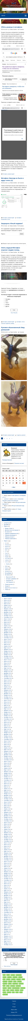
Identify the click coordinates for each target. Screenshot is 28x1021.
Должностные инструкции (11, 530)
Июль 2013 (6, 863)
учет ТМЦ (5, 994)
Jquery (13, 979)
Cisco (6, 553)
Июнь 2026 (7, 602)
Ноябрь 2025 (7, 614)
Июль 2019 (6, 742)
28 (16, 483)
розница (12, 985)
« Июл (13, 487)
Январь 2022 (7, 692)
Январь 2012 (7, 893)
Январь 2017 (7, 793)
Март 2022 (6, 688)
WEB (6, 569)
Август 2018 (7, 761)
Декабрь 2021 (7, 693)
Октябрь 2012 (7, 878)
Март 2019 (6, 749)
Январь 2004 (7, 943)
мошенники (4, 219)
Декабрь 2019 (7, 734)
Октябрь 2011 (7, 899)
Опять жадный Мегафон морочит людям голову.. (10, 249)
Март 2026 (6, 607)
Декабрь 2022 (7, 673)
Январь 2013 (7, 873)
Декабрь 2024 (7, 632)
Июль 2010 (6, 914)
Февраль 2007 (7, 936)
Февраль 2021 (7, 710)
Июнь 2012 (6, 885)
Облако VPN (14, 1012)
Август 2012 (7, 882)
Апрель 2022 (7, 687)
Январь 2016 (7, 814)
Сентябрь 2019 (8, 739)
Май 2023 (6, 665)
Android (7, 545)
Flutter (6, 556)
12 (9, 478)
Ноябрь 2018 (7, 756)
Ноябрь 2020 (7, 715)
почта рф (18, 985)
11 (6, 478)
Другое (7, 306)
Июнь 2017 (6, 785)
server (10, 987)
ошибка (5, 983)
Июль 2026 (7, 600)
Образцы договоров (10, 535)
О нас (14, 1003)
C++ (6, 551)
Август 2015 (7, 822)
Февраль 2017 (7, 792)
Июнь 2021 (6, 703)
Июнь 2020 (7, 724)
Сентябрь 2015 (7, 821)
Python (7, 568)
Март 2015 (6, 831)
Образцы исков (9, 537)
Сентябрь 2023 (8, 658)
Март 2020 (6, 729)
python (9, 977)
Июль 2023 (7, 661)
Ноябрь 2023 (7, 654)
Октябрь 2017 (7, 778)
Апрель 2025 (7, 625)
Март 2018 (6, 770)
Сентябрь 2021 (7, 698)
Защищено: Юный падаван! (12, 223)
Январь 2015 (7, 834)
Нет (6, 960)
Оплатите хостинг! (19, 463)
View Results (14, 312)
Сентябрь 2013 (7, 860)
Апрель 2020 (7, 727)
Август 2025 (7, 619)
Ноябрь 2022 (7, 675)
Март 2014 (6, 851)
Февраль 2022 (7, 690)
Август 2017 (7, 782)
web (17, 992)
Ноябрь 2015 (7, 817)
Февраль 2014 (7, 853)
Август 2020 (7, 720)
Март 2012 (6, 890)
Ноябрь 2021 (7, 695)
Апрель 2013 (7, 868)
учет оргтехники (16, 987)
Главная (14, 1001)
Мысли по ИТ (9, 577)
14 (16, 478)
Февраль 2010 (7, 915)
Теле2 (7, 302)
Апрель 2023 (7, 666)
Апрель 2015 (7, 829)
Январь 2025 (7, 631)
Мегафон (8, 299)
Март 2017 (6, 790)
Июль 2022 (7, 681)
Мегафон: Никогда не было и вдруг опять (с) (12, 179)
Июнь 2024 (6, 642)
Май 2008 (6, 927)
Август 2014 (7, 843)
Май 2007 (6, 934)
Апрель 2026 (7, 605)
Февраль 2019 (7, 751)
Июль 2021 (6, 702)
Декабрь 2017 (7, 775)
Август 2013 (7, 861)
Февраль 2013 (7, 871)
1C (5, 543)
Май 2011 (6, 900)
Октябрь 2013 (7, 858)
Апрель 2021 (7, 707)
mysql (13, 974)
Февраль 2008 (7, 929)
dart (23, 979)
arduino (7, 548)
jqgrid (10, 983)
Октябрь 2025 (7, 615)
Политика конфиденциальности (14, 1015)
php (8, 974)
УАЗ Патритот (9, 582)
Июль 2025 (7, 620)
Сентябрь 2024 (8, 637)
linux (5, 977)
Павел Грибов (13, 29)
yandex (9, 992)
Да (5, 959)
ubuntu (18, 979)
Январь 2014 (7, 854)
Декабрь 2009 (7, 919)
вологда (5, 981)
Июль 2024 (7, 641)
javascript (19, 974)
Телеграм (4, 460)
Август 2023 (7, 659)
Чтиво (6, 589)
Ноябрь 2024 (7, 634)
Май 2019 (6, 746)
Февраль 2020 (7, 731)
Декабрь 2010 (7, 907)
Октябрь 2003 (7, 944)
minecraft (22, 987)
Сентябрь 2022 (8, 678)
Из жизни (21, 29)
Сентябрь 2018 (8, 759)
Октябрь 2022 (7, 676)
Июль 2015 (6, 824)
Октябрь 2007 (7, 931)
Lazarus (7, 560)
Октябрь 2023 (7, 656)
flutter (20, 977)
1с (4, 974)
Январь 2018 (7, 773)
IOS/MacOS (8, 558)
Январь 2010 (7, 917)
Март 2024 (6, 648)
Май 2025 (6, 624)
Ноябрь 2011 (7, 897)
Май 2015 (6, 827)
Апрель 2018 (7, 768)
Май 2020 (6, 726)
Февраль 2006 (7, 938)
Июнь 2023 (6, 663)
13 (13, 478)
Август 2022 (7, 680)
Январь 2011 (7, 905)
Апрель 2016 (7, 809)
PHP (6, 566)
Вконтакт (9, 460)
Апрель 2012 (7, 888)
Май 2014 (6, 848)
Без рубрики (8, 573)
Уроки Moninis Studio (10, 588)
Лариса (6, 526)
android (19, 981)
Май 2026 (6, 603)
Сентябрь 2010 (8, 912)
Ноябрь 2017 (7, 776)
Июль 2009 (7, 922)
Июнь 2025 (6, 622)
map (21, 992)
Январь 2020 (7, 732)
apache (7, 546)
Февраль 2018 (7, 771)
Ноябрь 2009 (7, 921)
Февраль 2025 (7, 629)
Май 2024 (6, 644)
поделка (19, 435)
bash (4, 992)
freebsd (15, 977)
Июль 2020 (7, 722)
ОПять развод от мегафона (11, 27)
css (13, 992)
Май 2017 (6, 787)
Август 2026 (7, 598)
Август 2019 (7, 741)
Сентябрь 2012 (7, 880)
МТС (7, 301)
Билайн (7, 304)
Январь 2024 (7, 651)
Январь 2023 (7, 671)
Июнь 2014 (6, 846)
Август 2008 (7, 926)
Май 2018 (6, 766)
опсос (8, 219)
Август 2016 (7, 802)
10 (3, 478)
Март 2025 (6, 627)
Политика (8, 580)
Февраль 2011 (7, 904)
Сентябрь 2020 (8, 719)
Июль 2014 (6, 844)
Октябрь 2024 (7, 636)
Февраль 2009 (7, 924)
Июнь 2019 (6, 744)
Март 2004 (6, 941)
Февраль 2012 (7, 892)
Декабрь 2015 (7, 815)
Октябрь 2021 (7, 697)
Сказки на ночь (9, 584)
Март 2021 (6, 709)
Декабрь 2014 (7, 836)
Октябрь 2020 (7, 717)
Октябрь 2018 (7, 758)
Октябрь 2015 (7, 819)
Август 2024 (7, 639)
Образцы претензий (10, 538)
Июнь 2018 (6, 765)
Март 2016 (6, 810)
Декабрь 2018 (7, 754)
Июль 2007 (7, 932)
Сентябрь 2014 (7, 841)
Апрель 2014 (7, 849)
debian (5, 987)
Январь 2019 (7, 753)
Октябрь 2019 (7, 737)
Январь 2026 (7, 610)
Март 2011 (6, 902)
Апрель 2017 (7, 788)
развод (12, 323)
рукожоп (23, 435)
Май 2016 (6, 807)
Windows (7, 571)
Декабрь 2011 (7, 895)
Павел (5, 541)
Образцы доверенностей (11, 533)
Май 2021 (6, 705)
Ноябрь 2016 (7, 797)
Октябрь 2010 (7, 910)
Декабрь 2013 (7, 856)
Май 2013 (6, 866)
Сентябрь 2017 (7, 780)
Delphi (6, 555)
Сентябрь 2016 (8, 800)
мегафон (19, 217)
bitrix (6, 550)
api (4, 985)
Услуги (14, 1006)
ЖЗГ (14, 3)
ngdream (6, 499)
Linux (6, 561)
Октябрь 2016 (7, 798)
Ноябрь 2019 (7, 736)
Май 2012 (6, 887)
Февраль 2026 (7, 608)
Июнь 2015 (6, 826)
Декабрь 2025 (7, 612)
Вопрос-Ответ (8, 528)
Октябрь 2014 (7, 839)
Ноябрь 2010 (7, 909)
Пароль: (3, 234)
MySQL (8, 564)
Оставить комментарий (8, 174)
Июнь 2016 (6, 805)
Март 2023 (6, 668)
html (15, 981)
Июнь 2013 (6, 865)
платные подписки (5, 323)
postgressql (7, 522)
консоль (21, 983)
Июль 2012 (6, 883)
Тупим (6, 586)
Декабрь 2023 (7, 653)
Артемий (6, 524)
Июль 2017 (6, 783)
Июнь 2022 (6, 683)
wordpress (15, 983)
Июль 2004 (7, 939)
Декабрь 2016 (7, 795)
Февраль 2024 (7, 649)
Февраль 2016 (7, 812)
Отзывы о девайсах (11, 578)
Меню (3, 15)
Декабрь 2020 (7, 714)
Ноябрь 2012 (7, 876)
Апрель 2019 (7, 748)
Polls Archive (7, 966)
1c (4, 979)
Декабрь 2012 (7, 875)
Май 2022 (6, 685)
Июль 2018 (6, 763)
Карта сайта (14, 1009)
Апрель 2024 (7, 646)
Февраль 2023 (7, 670)
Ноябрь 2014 (7, 837)
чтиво (8, 979)
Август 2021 (7, 700)
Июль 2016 (6, 804)
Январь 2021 (7, 712)
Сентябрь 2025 (8, 617)
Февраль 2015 (7, 832)
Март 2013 (6, 870)
